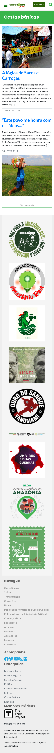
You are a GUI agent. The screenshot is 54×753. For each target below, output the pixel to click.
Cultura (8, 692)
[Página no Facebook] (6, 658)
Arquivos (9, 627)
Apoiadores (10, 635)
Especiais (9, 701)
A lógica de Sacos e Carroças (20, 75)
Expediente (10, 622)
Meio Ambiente (12, 671)
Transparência (12, 596)
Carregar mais (27, 204)
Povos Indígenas (13, 675)
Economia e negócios (15, 688)
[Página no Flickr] (25, 658)
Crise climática (12, 697)
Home (7, 605)
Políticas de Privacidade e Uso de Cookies (26, 609)
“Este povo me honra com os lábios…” (27, 122)
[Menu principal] (5, 5)
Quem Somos (11, 587)
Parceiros (9, 631)
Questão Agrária (13, 679)
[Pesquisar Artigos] (51, 4)
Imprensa (9, 640)
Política (8, 684)
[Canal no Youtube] (16, 658)
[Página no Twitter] (11, 658)
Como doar (39, 4)
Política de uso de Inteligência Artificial (25, 614)
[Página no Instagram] (21, 658)
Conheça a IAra (12, 618)
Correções (10, 601)
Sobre (7, 592)
